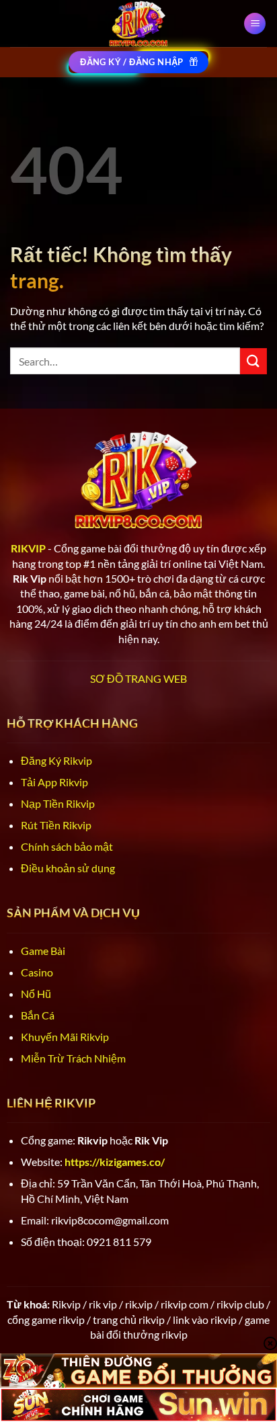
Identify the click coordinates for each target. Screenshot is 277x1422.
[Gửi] (253, 361)
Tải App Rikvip (54, 782)
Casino (37, 972)
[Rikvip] (138, 23)
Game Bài (43, 950)
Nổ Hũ (36, 993)
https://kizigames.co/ (115, 1161)
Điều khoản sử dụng (68, 868)
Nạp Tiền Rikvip (58, 803)
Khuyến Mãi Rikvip (65, 1036)
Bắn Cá (37, 1015)
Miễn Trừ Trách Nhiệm (73, 1058)
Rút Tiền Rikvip (56, 825)
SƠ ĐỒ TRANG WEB (138, 678)
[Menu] (255, 24)
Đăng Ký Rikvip (56, 760)
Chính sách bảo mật (67, 846)
